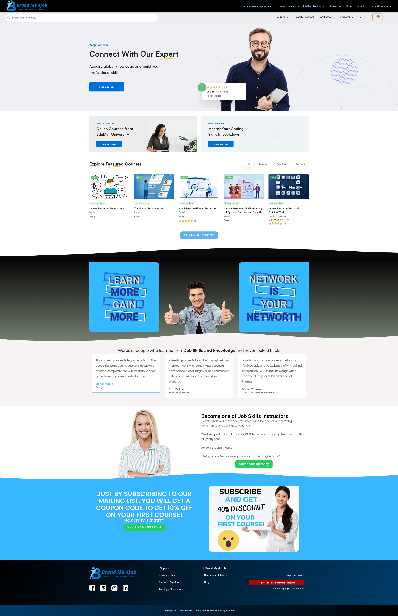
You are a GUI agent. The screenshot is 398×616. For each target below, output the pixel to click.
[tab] (248, 164)
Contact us (361, 6)
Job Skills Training (277, 216)
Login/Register (379, 6)
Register (345, 17)
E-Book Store (335, 6)
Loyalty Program (304, 17)
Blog (349, 6)
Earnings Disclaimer (170, 589)
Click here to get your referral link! (287, 588)
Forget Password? (295, 575)
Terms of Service (169, 582)
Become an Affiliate (215, 575)
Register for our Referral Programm (276, 582)
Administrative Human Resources (197, 208)
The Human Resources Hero (149, 208)
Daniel (92, 212)
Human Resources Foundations (106, 208)
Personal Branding (285, 6)
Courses (280, 17)
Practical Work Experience (256, 6)
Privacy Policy (167, 575)
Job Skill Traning (312, 6)
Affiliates (325, 17)
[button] (106, 86)
